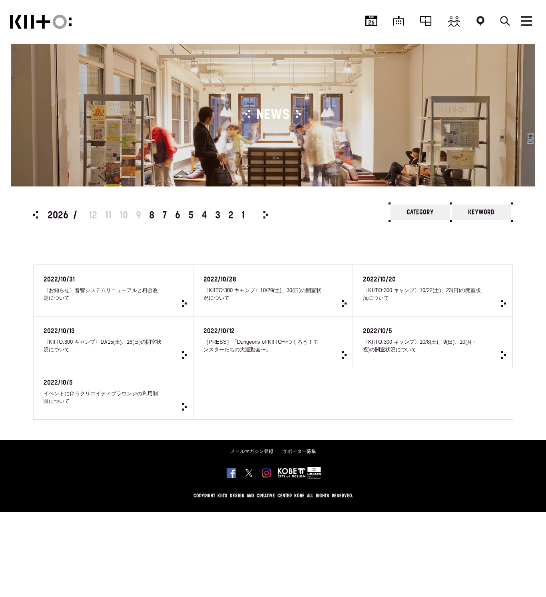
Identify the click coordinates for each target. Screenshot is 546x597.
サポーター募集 (299, 451)
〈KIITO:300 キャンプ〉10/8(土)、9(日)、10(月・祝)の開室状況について (420, 340)
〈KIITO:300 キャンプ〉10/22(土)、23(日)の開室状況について (422, 288)
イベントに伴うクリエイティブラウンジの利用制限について (101, 392)
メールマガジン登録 (251, 451)
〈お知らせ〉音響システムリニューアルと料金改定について (101, 288)
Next (265, 214)
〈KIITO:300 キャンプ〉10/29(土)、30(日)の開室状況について (262, 288)
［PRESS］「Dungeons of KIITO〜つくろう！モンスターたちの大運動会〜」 (260, 340)
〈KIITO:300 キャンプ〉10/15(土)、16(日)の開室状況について (102, 340)
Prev (35, 214)
